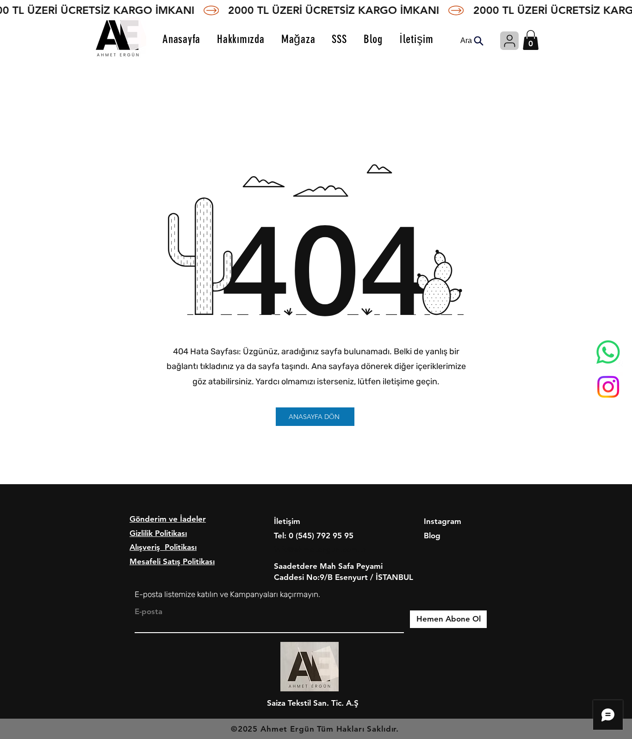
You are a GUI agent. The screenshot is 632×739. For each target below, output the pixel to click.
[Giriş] (509, 40)
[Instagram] (608, 386)
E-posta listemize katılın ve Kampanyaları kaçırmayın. (227, 594)
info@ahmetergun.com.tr (320, 549)
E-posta (148, 612)
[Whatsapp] (608, 352)
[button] (530, 40)
